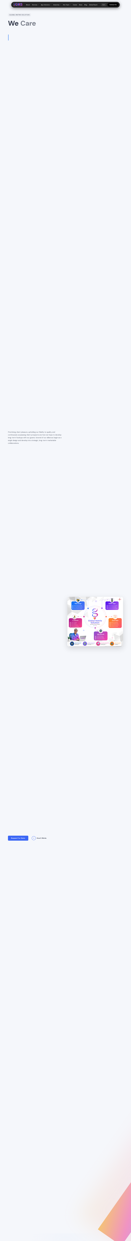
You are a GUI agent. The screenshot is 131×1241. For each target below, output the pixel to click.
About (28, 5)
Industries (56, 5)
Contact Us (113, 5)
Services (34, 5)
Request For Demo (18, 838)
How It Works (42, 838)
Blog (85, 5)
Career (75, 5)
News (80, 5)
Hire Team (66, 5)
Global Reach (93, 5)
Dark (103, 4)
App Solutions (45, 5)
